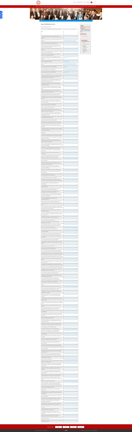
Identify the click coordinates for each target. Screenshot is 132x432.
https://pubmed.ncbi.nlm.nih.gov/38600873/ (71, 121)
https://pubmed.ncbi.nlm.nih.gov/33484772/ (71, 400)
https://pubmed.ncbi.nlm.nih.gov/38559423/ (71, 116)
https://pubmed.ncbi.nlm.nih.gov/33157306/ (71, 335)
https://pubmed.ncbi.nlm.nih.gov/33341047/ (71, 193)
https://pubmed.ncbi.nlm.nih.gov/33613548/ (71, 408)
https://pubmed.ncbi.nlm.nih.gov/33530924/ (71, 221)
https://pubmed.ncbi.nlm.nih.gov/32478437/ (71, 206)
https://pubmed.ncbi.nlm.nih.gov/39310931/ (71, 96)
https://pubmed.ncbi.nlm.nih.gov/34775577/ (71, 147)
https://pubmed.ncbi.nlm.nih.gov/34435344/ (71, 420)
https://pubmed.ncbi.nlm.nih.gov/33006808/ (71, 188)
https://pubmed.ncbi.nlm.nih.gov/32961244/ (71, 301)
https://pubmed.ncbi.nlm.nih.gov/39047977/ (71, 100)
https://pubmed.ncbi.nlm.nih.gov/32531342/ (71, 330)
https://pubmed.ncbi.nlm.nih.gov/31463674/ (71, 157)
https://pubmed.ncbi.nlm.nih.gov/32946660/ (71, 191)
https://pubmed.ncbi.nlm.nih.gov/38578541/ (71, 51)
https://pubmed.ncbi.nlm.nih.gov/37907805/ (71, 54)
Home (41, 20)
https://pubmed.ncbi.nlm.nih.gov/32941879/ (71, 165)
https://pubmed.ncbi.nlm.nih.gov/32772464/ (71, 294)
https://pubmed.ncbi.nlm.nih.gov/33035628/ (71, 219)
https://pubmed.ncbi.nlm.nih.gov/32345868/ (71, 391)
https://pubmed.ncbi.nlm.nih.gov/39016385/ (71, 90)
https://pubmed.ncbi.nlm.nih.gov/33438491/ (71, 250)
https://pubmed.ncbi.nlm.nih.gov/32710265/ (71, 323)
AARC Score (81, 426)
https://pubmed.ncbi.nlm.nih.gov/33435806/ (71, 266)
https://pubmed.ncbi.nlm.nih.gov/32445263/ (71, 174)
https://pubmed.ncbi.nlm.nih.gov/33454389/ (71, 271)
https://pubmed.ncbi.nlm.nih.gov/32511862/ (71, 350)
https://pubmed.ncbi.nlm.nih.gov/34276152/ (71, 417)
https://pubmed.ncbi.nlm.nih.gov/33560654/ (71, 286)
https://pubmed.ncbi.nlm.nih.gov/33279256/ (71, 169)
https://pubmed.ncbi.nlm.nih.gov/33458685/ (71, 233)
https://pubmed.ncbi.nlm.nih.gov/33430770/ (71, 377)
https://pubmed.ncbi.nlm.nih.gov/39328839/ (71, 86)
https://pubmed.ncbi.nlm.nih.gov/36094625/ (71, 45)
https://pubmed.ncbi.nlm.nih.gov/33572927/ (71, 290)
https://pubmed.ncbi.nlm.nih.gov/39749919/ (71, 82)
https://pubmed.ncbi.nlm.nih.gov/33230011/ (71, 305)
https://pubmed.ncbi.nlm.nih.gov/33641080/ (71, 395)
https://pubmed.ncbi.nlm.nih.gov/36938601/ (71, 152)
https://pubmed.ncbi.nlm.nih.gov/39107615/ (71, 103)
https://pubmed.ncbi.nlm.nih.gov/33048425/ (71, 176)
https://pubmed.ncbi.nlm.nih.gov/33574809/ (71, 269)
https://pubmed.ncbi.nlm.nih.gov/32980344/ (71, 319)
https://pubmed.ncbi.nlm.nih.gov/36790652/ (71, 124)
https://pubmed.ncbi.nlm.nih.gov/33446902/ (71, 263)
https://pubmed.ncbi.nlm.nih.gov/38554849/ (71, 48)
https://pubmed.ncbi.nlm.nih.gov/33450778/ (71, 374)
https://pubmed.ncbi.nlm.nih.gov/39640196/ (71, 75)
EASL (58, 426)
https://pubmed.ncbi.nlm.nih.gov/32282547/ (71, 255)
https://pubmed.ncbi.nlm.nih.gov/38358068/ (71, 36)
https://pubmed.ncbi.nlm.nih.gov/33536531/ (71, 278)
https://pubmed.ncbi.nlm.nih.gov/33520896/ (71, 388)
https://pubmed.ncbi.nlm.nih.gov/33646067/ (71, 313)
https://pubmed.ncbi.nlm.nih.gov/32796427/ (71, 386)
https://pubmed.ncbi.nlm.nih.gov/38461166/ (71, 119)
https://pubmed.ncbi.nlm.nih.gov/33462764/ (71, 179)
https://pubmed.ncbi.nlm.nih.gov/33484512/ (71, 241)
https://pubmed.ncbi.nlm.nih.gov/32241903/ (71, 162)
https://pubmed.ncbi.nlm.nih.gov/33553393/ (71, 261)
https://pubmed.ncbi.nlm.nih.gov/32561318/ (71, 310)
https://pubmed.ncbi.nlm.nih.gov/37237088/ (71, 137)
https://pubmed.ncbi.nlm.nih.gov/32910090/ (71, 203)
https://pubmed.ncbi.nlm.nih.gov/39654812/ (71, 79)
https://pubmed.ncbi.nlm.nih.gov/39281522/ (71, 112)
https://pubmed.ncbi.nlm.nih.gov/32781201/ (71, 159)
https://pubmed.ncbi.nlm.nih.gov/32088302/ (71, 341)
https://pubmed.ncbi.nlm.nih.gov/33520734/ (71, 367)
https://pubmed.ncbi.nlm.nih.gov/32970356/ (71, 224)
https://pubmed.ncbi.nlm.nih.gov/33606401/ (71, 280)
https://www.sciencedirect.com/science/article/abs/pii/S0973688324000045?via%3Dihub (70, 69)
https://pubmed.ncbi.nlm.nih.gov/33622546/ (71, 258)
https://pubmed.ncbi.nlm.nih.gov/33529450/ (71, 297)
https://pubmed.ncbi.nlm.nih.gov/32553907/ (71, 210)
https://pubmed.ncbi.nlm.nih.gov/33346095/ (71, 216)
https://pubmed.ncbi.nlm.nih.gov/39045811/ (71, 106)
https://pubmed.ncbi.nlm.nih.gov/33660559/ (71, 382)
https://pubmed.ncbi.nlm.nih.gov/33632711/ (71, 227)
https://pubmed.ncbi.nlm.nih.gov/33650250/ (71, 228)
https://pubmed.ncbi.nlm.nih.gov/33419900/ (71, 201)
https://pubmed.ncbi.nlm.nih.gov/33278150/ (71, 360)
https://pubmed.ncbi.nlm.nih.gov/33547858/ (71, 283)
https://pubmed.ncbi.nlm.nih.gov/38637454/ (71, 42)
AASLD (73, 426)
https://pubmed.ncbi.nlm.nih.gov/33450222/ (71, 403)
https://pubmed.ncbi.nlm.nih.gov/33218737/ (71, 212)
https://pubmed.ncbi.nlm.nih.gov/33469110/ (71, 247)
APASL (66, 426)
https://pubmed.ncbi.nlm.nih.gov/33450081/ (71, 274)
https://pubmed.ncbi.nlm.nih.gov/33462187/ (71, 197)
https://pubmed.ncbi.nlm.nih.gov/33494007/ (71, 380)
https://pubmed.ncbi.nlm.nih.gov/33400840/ (71, 333)
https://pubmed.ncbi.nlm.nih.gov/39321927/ (71, 73)
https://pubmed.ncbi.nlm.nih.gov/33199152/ (71, 370)
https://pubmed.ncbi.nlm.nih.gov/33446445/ (71, 253)
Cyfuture (95, 430)
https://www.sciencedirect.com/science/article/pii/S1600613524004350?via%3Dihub (70, 64)
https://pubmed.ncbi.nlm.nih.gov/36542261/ (71, 143)
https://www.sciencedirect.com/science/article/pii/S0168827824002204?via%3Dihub (70, 40)
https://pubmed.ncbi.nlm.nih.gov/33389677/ (71, 238)
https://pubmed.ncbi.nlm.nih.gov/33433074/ (71, 363)
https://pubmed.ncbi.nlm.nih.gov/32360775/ (71, 338)
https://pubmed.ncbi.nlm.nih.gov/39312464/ (71, 93)
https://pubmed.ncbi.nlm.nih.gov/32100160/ (71, 353)
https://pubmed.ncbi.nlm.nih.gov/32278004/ (71, 155)
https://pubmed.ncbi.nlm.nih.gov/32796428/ (71, 185)
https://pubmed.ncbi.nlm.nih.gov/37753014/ (71, 128)
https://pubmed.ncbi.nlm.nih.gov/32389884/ (71, 344)
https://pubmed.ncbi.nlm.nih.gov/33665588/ (71, 230)
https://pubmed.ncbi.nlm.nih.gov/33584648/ (71, 397)
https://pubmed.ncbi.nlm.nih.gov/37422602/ (71, 134)
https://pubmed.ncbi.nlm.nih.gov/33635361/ (71, 328)
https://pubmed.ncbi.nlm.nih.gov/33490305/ (71, 347)
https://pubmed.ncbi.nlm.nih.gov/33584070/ (71, 359)
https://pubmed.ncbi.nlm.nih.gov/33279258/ (71, 171)
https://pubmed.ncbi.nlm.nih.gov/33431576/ (71, 356)
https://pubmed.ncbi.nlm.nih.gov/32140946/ (71, 182)
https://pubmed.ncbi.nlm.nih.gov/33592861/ (71, 307)
